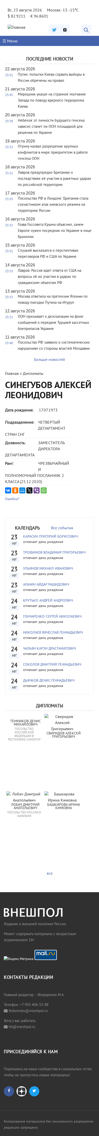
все (50, 873)
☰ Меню (10, 41)
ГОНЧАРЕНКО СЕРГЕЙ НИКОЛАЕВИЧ (52, 617)
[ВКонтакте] (8, 490)
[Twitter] (54, 30)
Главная (12, 373)
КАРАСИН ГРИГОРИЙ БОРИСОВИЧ (50, 537)
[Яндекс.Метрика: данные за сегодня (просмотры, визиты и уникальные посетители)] (19, 959)
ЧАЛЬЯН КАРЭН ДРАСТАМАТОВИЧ (49, 649)
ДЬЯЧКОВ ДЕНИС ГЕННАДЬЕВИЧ (48, 681)
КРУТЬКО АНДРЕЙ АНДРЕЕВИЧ (48, 601)
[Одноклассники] (15, 490)
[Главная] (16, 28)
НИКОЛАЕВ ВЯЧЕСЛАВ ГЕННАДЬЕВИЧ (53, 633)
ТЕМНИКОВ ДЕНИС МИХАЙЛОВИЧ (26, 723)
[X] (29, 490)
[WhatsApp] (44, 490)
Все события (62, 528)
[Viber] (37, 490)
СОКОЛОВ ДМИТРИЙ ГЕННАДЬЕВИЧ (52, 665)
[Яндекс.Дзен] (65, 30)
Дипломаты (33, 373)
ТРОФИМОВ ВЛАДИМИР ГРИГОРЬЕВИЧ (54, 553)
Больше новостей (49, 359)
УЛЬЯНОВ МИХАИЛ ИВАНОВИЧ (48, 569)
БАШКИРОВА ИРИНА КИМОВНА (64, 807)
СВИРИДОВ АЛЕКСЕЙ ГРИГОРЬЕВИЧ (64, 735)
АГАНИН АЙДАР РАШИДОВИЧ (46, 585)
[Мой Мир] (22, 490)
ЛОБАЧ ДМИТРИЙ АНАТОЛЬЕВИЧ (26, 807)
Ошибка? (12, 499)
